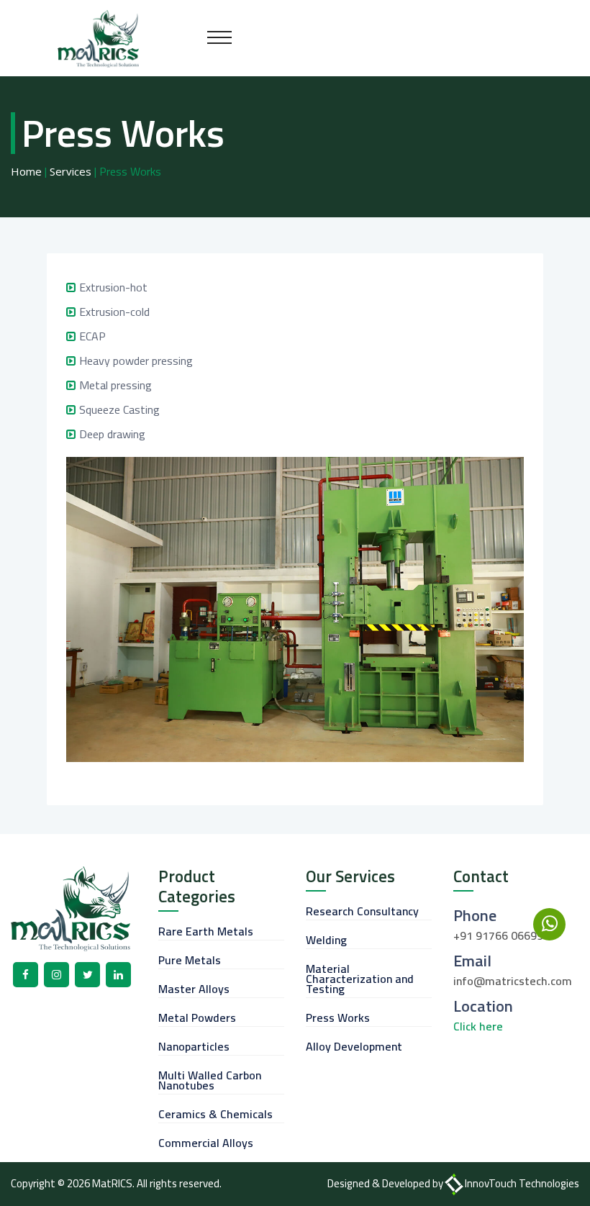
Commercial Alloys (205, 1143)
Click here (478, 1026)
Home (26, 171)
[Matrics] (98, 37)
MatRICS (112, 1183)
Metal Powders (197, 1017)
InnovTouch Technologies (522, 1183)
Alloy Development (354, 1046)
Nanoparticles (194, 1046)
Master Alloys (194, 989)
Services (70, 171)
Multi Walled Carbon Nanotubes (209, 1080)
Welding (326, 940)
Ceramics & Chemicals (215, 1114)
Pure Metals (189, 960)
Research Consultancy (362, 911)
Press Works (338, 1017)
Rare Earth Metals (205, 931)
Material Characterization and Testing (360, 979)
